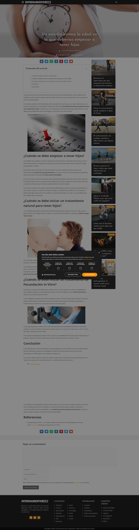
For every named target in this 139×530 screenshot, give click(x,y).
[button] (49, 274)
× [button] (99, 252)
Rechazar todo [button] (73, 274)
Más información (87, 259)
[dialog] (69, 265)
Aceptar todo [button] (89, 274)
